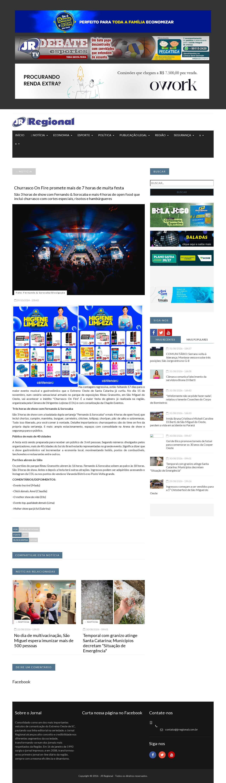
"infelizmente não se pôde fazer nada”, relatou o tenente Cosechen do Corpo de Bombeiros (181, 399)
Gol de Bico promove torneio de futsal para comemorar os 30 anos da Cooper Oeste (189, 444)
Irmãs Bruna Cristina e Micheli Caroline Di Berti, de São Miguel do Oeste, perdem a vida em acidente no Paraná (181, 422)
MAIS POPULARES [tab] (197, 339)
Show (33, 540)
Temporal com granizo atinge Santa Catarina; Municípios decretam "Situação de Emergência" (110, 643)
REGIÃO (160, 135)
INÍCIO (19, 135)
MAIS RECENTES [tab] (165, 339)
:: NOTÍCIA (38, 135)
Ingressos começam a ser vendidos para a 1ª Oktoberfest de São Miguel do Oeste (182, 490)
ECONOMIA (61, 135)
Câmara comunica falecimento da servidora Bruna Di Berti (186, 378)
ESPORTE (84, 135)
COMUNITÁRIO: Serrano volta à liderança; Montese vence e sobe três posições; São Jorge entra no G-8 (180, 357)
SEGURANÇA (182, 135)
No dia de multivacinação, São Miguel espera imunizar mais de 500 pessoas (43, 640)
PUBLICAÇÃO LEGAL (133, 135)
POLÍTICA (104, 135)
